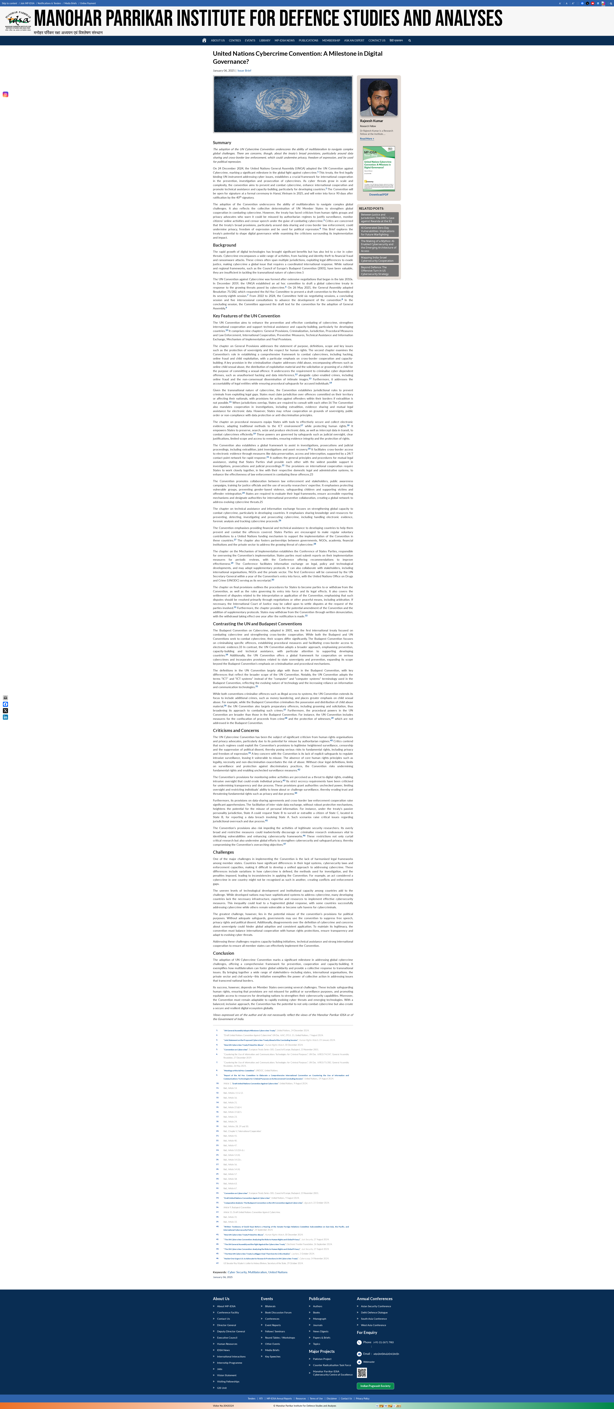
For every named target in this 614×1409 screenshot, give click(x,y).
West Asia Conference (373, 1325)
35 (256, 686)
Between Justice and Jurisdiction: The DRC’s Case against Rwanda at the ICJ (377, 218)
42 (299, 769)
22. (217, 1140)
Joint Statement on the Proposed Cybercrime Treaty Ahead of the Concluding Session (260, 1040)
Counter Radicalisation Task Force (332, 1365)
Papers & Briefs (321, 1337)
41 (249, 752)
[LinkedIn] (5, 717)
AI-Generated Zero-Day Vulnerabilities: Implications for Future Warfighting (377, 231)
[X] (5, 710)
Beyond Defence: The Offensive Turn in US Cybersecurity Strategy (375, 271)
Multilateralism (257, 1272)
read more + (367, 138)
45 (266, 820)
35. (217, 1202)
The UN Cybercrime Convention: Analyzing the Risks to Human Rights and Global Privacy (261, 1239)
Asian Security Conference (376, 1306)
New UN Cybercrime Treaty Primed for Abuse (243, 1045)
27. (217, 1164)
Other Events (272, 1343)
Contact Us (223, 1318)
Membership (331, 40)
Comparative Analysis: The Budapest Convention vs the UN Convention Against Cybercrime (263, 1203)
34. (217, 1198)
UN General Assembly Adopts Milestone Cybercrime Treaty (249, 1030)
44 (296, 793)
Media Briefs (70, 3)
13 (310, 378)
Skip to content (9, 3)
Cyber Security (237, 1272)
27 (235, 539)
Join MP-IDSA (27, 3)
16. (217, 1112)
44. (217, 1249)
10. (217, 1083)
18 (348, 425)
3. (217, 1040)
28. (217, 1169)
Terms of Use (316, 1398)
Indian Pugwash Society (375, 1386)
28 (314, 543)
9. (217, 1075)
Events (250, 40)
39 (332, 718)
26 (280, 520)
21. (217, 1135)
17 (301, 425)
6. (217, 1054)
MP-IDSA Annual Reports (279, 1398)
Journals (318, 1325)
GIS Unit (222, 1387)
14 (330, 382)
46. (217, 1258)
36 (225, 705)
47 (284, 843)
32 (306, 615)
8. (217, 1070)
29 (232, 563)
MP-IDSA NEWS (285, 40)
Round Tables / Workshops (280, 1337)
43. (217, 1244)
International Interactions (231, 1356)
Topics (316, 1343)
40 (331, 740)
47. (217, 1263)
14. (217, 1102)
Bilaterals (270, 1306)
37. (217, 1212)
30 (272, 579)
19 (254, 433)
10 (226, 330)
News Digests (320, 1331)
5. (217, 1049)
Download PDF (379, 194)
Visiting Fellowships (228, 1381)
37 (284, 709)
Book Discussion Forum (278, 1312)
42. (217, 1239)
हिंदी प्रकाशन (396, 40)
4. (217, 1044)
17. (217, 1116)
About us (218, 40)
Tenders (251, 1398)
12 (296, 374)
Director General (226, 1325)
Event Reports (273, 1325)
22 (283, 465)
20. (217, 1131)
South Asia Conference (374, 1318)
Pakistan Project (322, 1358)
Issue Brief (244, 70)
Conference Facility (228, 1312)
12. (217, 1092)
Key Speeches (272, 1356)
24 (243, 492)
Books (316, 1312)
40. (217, 1226)
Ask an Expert (354, 40)
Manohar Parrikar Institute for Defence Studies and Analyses (268, 19)
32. (217, 1188)
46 (304, 835)
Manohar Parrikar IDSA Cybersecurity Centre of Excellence (333, 1373)
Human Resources (227, 1343)
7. (217, 1062)
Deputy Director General (231, 1331)
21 (267, 457)
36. (217, 1207)
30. (217, 1178)
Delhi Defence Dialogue (374, 1312)
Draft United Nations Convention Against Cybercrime (255, 1083)
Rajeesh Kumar (371, 121)
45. (217, 1253)
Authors (317, 1306)
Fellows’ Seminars (275, 1331)
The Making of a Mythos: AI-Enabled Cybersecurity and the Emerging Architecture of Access (378, 246)
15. (217, 1107)
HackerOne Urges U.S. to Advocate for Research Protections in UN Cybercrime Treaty (261, 1258)
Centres (235, 40)
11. (217, 1088)
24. (217, 1150)
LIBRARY (265, 40)
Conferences (272, 1318)
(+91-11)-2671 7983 (384, 1342)
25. (217, 1155)
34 (226, 654)
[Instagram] (5, 94)
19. (217, 1126)
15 (230, 401)
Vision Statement (226, 1375)
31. (217, 1183)
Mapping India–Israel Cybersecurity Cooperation (377, 259)
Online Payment (88, 3)
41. (217, 1234)
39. (217, 1221)
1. (217, 1030)
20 (309, 448)
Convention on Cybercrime (235, 1049)
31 (235, 607)
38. (217, 1217)
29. (217, 1174)
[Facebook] (5, 704)
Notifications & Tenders (49, 3)
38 (286, 718)
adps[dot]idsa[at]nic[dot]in (386, 1353)
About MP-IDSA (226, 1306)
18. (217, 1121)
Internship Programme (229, 1362)
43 (284, 780)
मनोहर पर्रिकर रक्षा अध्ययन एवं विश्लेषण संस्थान (68, 32)
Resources (301, 1398)
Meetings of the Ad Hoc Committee (239, 1070)
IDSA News (223, 1350)
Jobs (219, 1368)
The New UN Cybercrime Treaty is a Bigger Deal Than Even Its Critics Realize (257, 1254)
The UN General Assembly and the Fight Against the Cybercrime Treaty (254, 1244)
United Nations (277, 1272)
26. (217, 1159)
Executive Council (227, 1337)
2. (217, 1035)
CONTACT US (377, 40)
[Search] (410, 40)
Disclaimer (332, 1398)
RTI (261, 1398)
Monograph (319, 1318)
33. (217, 1193)
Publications (308, 40)
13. (217, 1097)
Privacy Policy (362, 1398)
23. (217, 1145)
